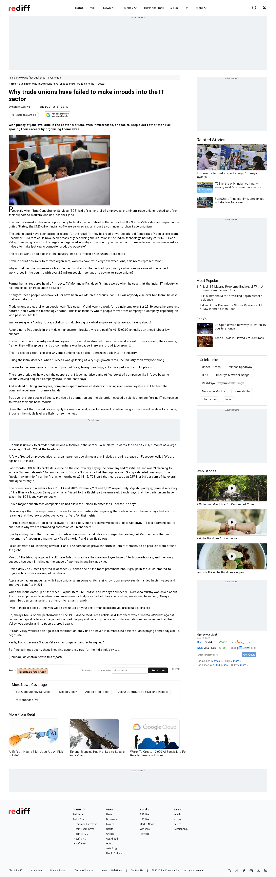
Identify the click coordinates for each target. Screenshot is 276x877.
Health (177, 814)
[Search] (254, 8)
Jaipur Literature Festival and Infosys (143, 692)
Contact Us (137, 870)
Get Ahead (112, 838)
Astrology (111, 848)
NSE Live (144, 819)
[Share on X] (236, 871)
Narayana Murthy (213, 391)
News (107, 8)
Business (24, 83)
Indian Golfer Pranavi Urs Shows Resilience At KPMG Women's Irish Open (231, 307)
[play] (232, 488)
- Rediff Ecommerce (83, 829)
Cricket (110, 833)
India (228, 399)
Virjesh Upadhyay (240, 367)
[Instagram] (251, 871)
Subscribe (157, 670)
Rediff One (78, 819)
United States (211, 367)
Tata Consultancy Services (32, 692)
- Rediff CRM (79, 838)
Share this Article (26, 115)
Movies (110, 824)
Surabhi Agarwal (21, 106)
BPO (205, 375)
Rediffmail (78, 814)
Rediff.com (167, 870)
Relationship (181, 829)
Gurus (174, 8)
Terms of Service (83, 870)
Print (177, 669)
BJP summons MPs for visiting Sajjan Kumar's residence (231, 297)
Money (128, 8)
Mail (92, 8)
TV (186, 8)
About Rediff (15, 870)
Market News (147, 824)
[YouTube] (258, 871)
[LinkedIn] (265, 871)
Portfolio (144, 833)
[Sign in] (264, 8)
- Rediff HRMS (80, 833)
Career (177, 824)
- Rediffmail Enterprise (85, 824)
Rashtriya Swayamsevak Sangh (223, 383)
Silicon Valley (68, 692)
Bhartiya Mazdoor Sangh (232, 375)
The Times (209, 399)
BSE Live (144, 814)
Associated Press (97, 692)
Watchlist (145, 829)
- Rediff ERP (79, 843)
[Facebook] (243, 871)
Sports (110, 829)
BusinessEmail (154, 8)
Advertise (36, 870)
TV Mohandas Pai (26, 700)
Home (79, 8)
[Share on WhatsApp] (229, 871)
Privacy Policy (57, 870)
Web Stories (207, 471)
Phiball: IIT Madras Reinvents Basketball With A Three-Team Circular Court (231, 288)
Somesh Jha (242, 391)
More (199, 8)
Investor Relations (112, 870)
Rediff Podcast (114, 853)
